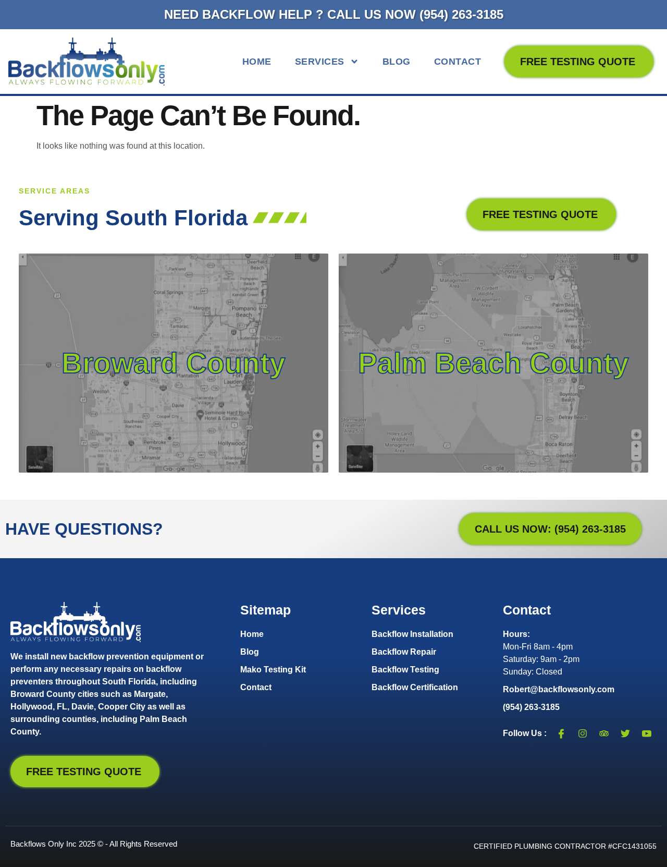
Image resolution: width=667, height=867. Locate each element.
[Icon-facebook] (561, 733)
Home (256, 61)
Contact (457, 61)
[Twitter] (625, 733)
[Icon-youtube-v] (646, 733)
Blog (396, 61)
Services (319, 61)
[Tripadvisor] (604, 733)
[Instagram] (582, 733)
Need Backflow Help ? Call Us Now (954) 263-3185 (333, 14)
